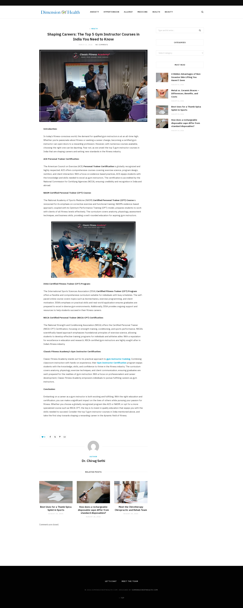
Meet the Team (130, 581)
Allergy (128, 12)
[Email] (26, 159)
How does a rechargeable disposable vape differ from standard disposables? (93, 509)
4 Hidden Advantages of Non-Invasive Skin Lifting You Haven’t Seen (186, 77)
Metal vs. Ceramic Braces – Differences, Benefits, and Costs (185, 93)
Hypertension (111, 12)
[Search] (201, 12)
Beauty (169, 12)
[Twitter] (26, 145)
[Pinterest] (26, 152)
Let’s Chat (111, 581)
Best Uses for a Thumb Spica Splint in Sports (56, 508)
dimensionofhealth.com (145, 590)
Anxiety (94, 12)
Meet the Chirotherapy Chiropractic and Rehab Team (131, 508)
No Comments (101, 45)
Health (156, 12)
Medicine (143, 12)
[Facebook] (26, 138)
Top (122, 598)
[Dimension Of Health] (60, 12)
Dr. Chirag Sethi (93, 461)
